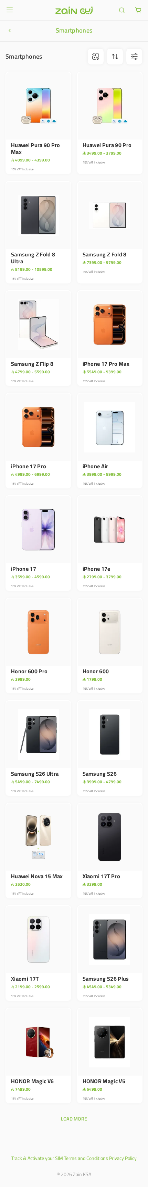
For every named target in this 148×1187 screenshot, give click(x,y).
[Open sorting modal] (115, 56)
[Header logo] (74, 10)
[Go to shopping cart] (138, 10)
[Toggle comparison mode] (95, 56)
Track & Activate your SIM (37, 1158)
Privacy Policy (123, 1158)
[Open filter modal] (134, 56)
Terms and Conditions (86, 1158)
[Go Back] (10, 30)
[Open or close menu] (10, 10)
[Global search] (122, 10)
